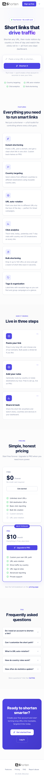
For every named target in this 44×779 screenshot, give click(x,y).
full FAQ (32, 678)
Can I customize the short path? (19, 642)
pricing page (33, 587)
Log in (22, 739)
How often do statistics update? (19, 669)
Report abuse (34, 769)
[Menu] (39, 4)
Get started (22, 489)
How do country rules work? (17, 660)
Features (8, 769)
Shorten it (23, 66)
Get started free (23, 732)
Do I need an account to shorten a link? (19, 632)
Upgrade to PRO (23, 548)
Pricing (17, 769)
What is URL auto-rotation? (17, 651)
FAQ (24, 769)
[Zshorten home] (10, 4)
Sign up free (29, 4)
